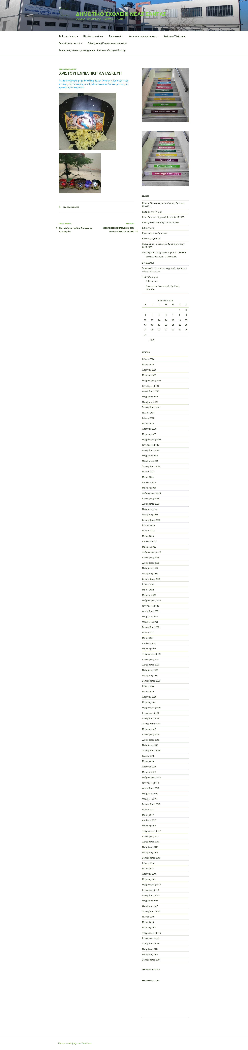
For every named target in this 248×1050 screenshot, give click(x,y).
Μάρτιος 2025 (149, 434)
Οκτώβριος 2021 (150, 621)
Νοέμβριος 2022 (150, 568)
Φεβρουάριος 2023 (151, 552)
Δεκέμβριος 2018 (150, 739)
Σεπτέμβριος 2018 (151, 750)
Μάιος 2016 (148, 868)
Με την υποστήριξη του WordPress (75, 1043)
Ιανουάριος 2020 (150, 713)
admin (73, 69)
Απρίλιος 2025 (149, 428)
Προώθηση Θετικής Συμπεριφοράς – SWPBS (164, 252)
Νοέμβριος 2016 (150, 846)
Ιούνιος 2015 (148, 916)
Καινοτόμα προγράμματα (142, 36)
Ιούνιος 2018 (148, 755)
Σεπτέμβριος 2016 (151, 857)
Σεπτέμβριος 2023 (151, 519)
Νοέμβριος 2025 (150, 396)
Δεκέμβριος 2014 (150, 943)
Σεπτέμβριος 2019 (151, 723)
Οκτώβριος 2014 (150, 954)
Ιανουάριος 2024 (150, 498)
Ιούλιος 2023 (148, 525)
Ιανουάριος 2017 (150, 836)
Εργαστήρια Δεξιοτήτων (154, 233)
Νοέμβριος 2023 (150, 509)
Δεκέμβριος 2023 (150, 503)
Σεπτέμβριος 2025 (151, 407)
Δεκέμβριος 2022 (150, 562)
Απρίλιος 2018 (149, 766)
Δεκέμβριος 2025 (150, 391)
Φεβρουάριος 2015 (151, 932)
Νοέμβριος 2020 (150, 670)
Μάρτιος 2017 (149, 825)
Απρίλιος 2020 (149, 696)
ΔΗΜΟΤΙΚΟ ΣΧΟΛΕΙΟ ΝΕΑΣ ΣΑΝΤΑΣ (121, 13)
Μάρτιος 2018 (149, 771)
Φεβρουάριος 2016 (151, 884)
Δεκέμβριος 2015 (150, 895)
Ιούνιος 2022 (148, 584)
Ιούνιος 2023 (148, 530)
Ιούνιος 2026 (148, 359)
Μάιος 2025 (148, 423)
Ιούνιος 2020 (148, 686)
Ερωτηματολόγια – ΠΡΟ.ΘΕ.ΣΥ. (161, 256)
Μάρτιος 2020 (149, 702)
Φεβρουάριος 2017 (151, 830)
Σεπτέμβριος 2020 (151, 680)
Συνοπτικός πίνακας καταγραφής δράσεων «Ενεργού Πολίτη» (92, 50)
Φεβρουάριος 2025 (151, 439)
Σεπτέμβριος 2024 (151, 466)
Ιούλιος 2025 (148, 412)
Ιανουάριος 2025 (150, 444)
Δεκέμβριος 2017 (150, 788)
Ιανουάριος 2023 (150, 557)
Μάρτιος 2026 (149, 375)
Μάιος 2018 (148, 761)
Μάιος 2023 (148, 536)
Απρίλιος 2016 (149, 873)
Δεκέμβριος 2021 (150, 611)
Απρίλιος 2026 (149, 369)
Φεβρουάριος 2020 (151, 707)
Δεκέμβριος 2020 (150, 664)
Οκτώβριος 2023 (150, 514)
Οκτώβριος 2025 (150, 401)
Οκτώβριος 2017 (150, 798)
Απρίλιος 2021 (149, 643)
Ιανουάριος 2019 (150, 734)
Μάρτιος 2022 (149, 594)
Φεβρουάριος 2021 (151, 653)
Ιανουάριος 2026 (150, 385)
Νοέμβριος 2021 (150, 616)
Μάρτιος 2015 (149, 927)
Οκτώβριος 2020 (150, 675)
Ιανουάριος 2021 (150, 659)
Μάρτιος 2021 (149, 648)
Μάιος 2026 (148, 364)
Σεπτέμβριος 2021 (151, 627)
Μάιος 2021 (148, 637)
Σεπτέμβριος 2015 (151, 911)
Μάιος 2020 (148, 691)
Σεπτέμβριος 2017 (151, 804)
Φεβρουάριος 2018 (151, 777)
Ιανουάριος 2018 (150, 782)
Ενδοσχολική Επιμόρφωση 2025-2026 (107, 43)
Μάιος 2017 (148, 814)
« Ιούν (151, 339)
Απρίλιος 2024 (149, 482)
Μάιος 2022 (148, 589)
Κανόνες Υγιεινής (151, 238)
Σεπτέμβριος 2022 (151, 578)
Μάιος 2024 (148, 476)
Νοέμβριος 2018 (150, 745)
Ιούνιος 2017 (148, 809)
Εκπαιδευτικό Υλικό (69, 43)
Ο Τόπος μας (152, 281)
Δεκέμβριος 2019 (150, 718)
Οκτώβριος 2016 (150, 852)
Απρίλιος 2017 (149, 820)
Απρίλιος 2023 (149, 541)
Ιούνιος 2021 (148, 632)
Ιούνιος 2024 (148, 471)
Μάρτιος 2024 (149, 487)
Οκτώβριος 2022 (150, 573)
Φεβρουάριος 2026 (151, 380)
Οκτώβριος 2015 (150, 906)
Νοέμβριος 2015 (150, 900)
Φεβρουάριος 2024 (151, 493)
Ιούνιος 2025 (148, 418)
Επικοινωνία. (116, 36)
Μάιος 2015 (148, 922)
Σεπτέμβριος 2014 (151, 959)
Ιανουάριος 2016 (150, 890)
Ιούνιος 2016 (148, 863)
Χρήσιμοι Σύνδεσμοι (175, 36)
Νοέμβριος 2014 (150, 948)
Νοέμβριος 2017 (150, 793)
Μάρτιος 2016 (149, 879)
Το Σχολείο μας (67, 36)
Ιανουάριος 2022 (150, 605)
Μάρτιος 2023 (149, 546)
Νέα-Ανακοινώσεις (93, 36)
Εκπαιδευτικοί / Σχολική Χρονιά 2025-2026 (163, 217)
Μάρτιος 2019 (149, 729)
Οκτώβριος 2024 (150, 460)
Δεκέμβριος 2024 (150, 450)
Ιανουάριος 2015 (150, 938)
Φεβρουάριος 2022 (151, 600)
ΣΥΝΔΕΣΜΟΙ (148, 262)
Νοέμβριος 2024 (150, 455)
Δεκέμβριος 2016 (150, 841)
